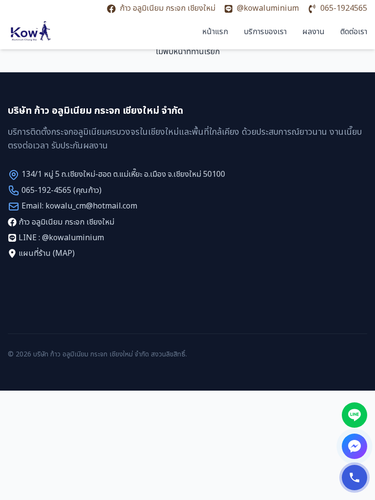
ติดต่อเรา (353, 32)
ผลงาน (313, 32)
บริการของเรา (265, 32)
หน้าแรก (215, 32)
